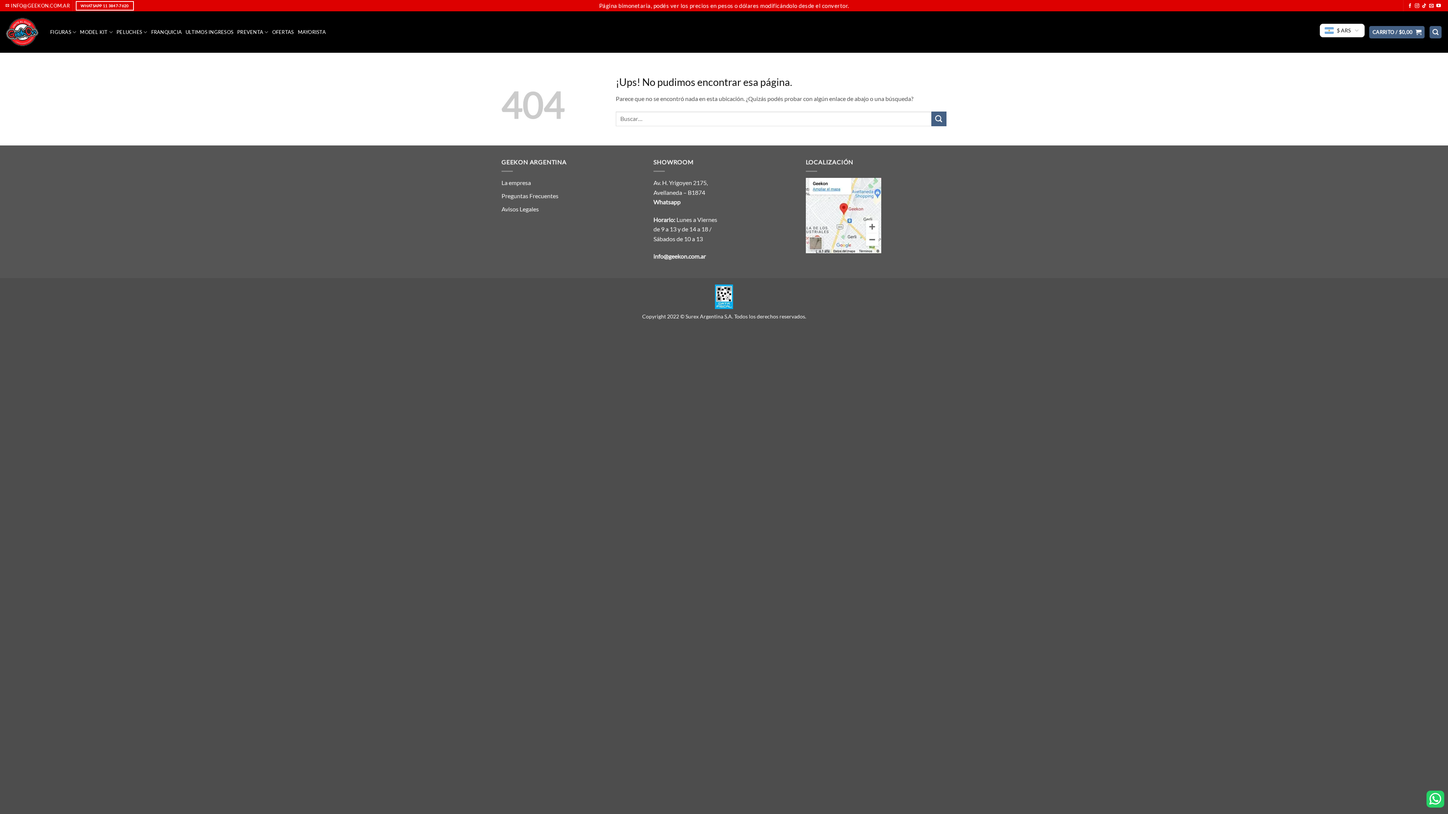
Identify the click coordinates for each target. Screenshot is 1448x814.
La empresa (516, 182)
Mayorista (312, 32)
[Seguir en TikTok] (1424, 6)
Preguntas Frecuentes (530, 195)
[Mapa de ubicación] (843, 214)
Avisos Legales (520, 209)
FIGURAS (60, 32)
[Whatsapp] (1435, 799)
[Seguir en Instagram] (1417, 6)
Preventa (250, 32)
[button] (1397, 32)
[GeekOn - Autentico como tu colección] (22, 32)
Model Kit (93, 32)
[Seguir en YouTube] (1438, 6)
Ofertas (283, 32)
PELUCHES (129, 32)
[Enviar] (938, 119)
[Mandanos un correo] (1431, 6)
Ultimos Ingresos (209, 32)
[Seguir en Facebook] (1410, 6)
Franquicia (166, 32)
